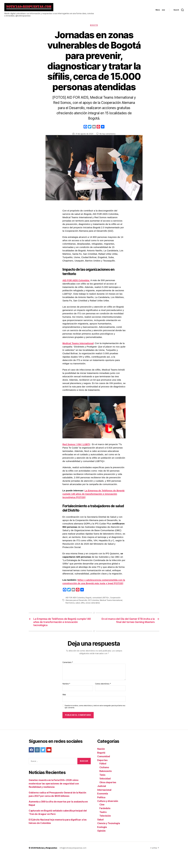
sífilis (83, 603)
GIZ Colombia (93, 600)
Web (64, 694)
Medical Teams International (77, 343)
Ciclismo (104, 767)
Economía (102, 793)
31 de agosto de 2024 (84, 134)
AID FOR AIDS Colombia (75, 597)
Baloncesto (105, 771)
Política (101, 797)
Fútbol (102, 763)
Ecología (102, 827)
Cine (101, 804)
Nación (101, 749)
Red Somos (70, 603)
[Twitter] (43, 749)
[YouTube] (48, 749)
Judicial (101, 786)
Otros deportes (107, 782)
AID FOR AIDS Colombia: (76, 280)
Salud (100, 819)
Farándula (104, 808)
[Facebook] (85, 127)
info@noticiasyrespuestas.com (73, 848)
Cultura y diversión (107, 801)
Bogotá (94, 25)
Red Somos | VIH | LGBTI (76, 444)
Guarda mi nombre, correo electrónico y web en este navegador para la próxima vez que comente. (95, 707)
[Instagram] (37, 749)
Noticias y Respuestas (46, 848)
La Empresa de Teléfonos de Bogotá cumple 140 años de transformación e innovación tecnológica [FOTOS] (93, 494)
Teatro (103, 812)
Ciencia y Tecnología (108, 823)
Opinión (101, 830)
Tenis (102, 775)
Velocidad (105, 778)
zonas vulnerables (93, 603)
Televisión (105, 815)
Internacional (104, 790)
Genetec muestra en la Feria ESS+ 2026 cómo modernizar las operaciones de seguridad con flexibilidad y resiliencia (54, 783)
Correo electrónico (103, 684)
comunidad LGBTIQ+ (100, 597)
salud (78, 603)
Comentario (67, 662)
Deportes (102, 760)
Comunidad (103, 756)
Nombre (66, 684)
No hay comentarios (107, 134)
